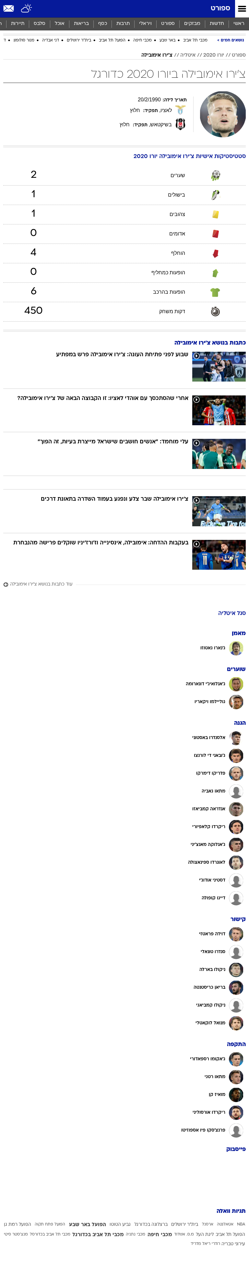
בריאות (81, 23)
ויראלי (145, 23)
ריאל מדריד (200, 1244)
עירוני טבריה (233, 1244)
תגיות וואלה (231, 1211)
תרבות (123, 23)
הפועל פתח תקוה (50, 1224)
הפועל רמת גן (17, 1225)
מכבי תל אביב (195, 40)
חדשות (217, 23)
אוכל (60, 23)
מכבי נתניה (135, 1235)
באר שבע (167, 40)
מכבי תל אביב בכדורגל (98, 1234)
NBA (241, 1224)
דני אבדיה (50, 40)
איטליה (188, 55)
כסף (102, 23)
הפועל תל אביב (112, 40)
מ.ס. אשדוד (184, 1235)
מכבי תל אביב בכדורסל (50, 1235)
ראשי (238, 23)
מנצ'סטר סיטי (16, 1235)
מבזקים (192, 23)
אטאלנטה (225, 1224)
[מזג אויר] (26, 9)
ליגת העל (205, 1235)
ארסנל (207, 1224)
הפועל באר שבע (87, 1224)
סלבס (39, 23)
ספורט (220, 8)
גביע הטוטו (120, 1225)
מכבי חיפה (142, 40)
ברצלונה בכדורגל (151, 1225)
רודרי (216, 1244)
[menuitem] (217, 24)
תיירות (17, 23)
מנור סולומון (24, 40)
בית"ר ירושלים (79, 40)
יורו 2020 (213, 55)
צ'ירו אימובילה (156, 55)
